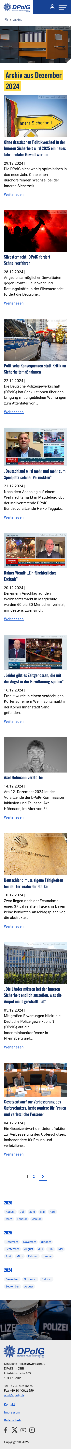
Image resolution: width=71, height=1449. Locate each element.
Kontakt (9, 1404)
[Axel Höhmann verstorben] (35, 755)
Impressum (12, 1412)
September (12, 1249)
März (9, 1219)
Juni (32, 1211)
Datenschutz (12, 1420)
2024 (8, 1270)
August (10, 1211)
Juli (22, 1211)
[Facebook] (6, 1429)
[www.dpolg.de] (5, 20)
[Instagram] (30, 1429)
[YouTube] (21, 1429)
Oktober (46, 1241)
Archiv (17, 20)
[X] (13, 1429)
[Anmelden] (50, 7)
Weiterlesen (14, 194)
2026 (8, 1203)
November (29, 1241)
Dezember (12, 1241)
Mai (42, 1211)
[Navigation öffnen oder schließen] (61, 7)
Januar (36, 1219)
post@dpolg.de (14, 1395)
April (52, 1211)
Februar (22, 1219)
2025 (8, 1232)
